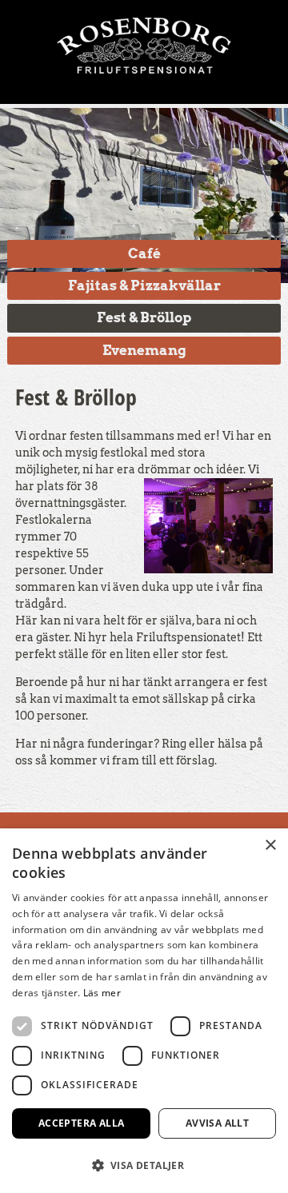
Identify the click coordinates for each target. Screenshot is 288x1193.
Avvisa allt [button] (217, 1123)
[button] (144, 1165)
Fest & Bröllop (144, 317)
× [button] (270, 846)
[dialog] (144, 1010)
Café (144, 253)
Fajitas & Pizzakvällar (144, 285)
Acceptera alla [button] (81, 1123)
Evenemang (144, 350)
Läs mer (102, 992)
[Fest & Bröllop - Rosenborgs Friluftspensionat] (144, 40)
